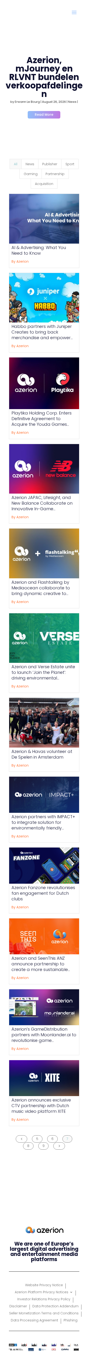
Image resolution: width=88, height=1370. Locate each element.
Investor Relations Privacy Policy (43, 1299)
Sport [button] (69, 164)
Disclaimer (18, 1307)
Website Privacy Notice (44, 1285)
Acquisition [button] (44, 183)
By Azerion (20, 261)
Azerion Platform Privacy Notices (41, 1292)
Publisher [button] (49, 164)
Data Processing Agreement (34, 1321)
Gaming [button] (31, 174)
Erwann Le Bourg (27, 102)
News (72, 102)
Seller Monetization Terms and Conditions (44, 1314)
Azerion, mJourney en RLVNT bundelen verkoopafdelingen (44, 77)
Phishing (70, 1321)
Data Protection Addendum (55, 1307)
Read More (44, 114)
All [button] (15, 164)
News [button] (30, 164)
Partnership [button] (55, 174)
